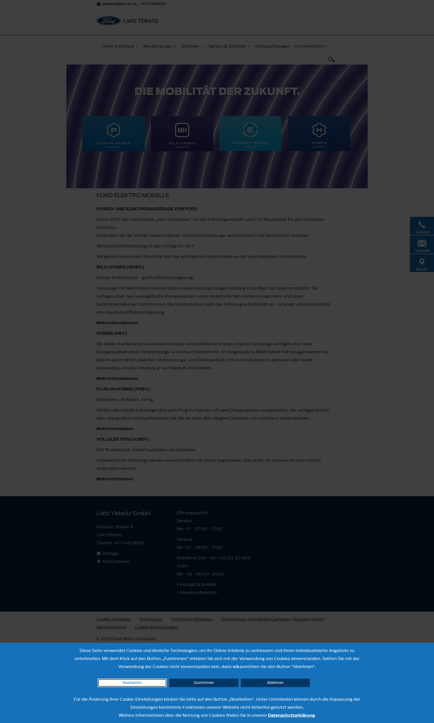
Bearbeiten (132, 682)
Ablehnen (275, 682)
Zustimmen (204, 682)
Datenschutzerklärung (291, 715)
